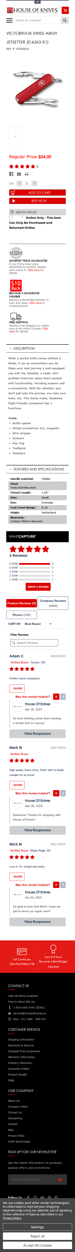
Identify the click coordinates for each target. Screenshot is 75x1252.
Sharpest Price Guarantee (24, 1051)
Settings (37, 1227)
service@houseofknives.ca (29, 1013)
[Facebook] (11, 174)
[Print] (27, 174)
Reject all (38, 1236)
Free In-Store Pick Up (21, 1001)
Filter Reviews (19, 634)
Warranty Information (21, 1057)
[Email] (19, 174)
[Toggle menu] (10, 19)
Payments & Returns (21, 1045)
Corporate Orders (18, 1068)
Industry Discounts (20, 1062)
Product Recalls (17, 1074)
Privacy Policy (12, 1218)
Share (17, 688)
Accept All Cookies (37, 1245)
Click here (34, 270)
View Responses (37, 733)
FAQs (11, 1080)
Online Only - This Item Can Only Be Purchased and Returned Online (35, 223)
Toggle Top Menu (37, 2)
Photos (21, 615)
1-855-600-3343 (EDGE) (29, 1007)
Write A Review (38, 587)
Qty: (12, 183)
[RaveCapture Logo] (22, 536)
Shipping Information (21, 1039)
